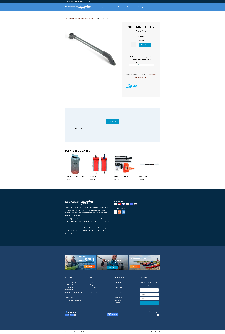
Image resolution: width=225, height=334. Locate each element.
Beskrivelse (112, 122)
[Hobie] (132, 87)
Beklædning (118, 282)
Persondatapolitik (95, 295)
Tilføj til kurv (145, 45)
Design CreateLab (155, 331)
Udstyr (72, 18)
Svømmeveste (119, 297)
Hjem (66, 18)
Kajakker (117, 285)
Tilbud (139, 7)
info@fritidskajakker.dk (75, 292)
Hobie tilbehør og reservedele (85, 18)
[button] (116, 24)
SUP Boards (118, 295)
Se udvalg (89, 267)
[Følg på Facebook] (153, 315)
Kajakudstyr (118, 287)
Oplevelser (110, 7)
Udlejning (119, 7)
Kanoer (117, 290)
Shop (101, 7)
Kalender (135, 266)
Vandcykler (118, 300)
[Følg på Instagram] (157, 315)
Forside (96, 7)
